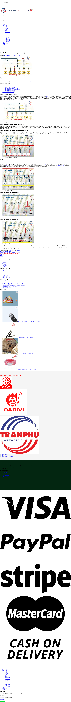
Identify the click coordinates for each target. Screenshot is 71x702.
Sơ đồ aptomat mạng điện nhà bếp (8, 92)
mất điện (7, 165)
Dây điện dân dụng (8, 39)
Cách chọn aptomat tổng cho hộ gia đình (7, 251)
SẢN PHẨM (4, 33)
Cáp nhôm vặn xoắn (8, 35)
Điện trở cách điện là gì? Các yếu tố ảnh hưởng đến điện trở (10, 252)
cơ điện (45, 164)
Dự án (3, 44)
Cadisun (6, 26)
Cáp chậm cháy (7, 37)
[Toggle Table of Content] (1, 85)
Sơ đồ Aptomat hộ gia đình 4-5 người (8, 87)
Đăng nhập (2, 697)
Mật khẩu (2, 695)
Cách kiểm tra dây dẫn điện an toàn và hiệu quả (10, 286)
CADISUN (4, 260)
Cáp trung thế (7, 680)
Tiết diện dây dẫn (33, 162)
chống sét (4, 97)
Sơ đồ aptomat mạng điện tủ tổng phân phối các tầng (11, 89)
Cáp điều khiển (7, 38)
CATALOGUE (5, 43)
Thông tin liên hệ (5, 476)
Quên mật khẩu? (3, 699)
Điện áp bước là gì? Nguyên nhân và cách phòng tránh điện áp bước (13, 285)
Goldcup (6, 30)
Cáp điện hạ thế (5, 270)
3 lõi (5, 280)
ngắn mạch (9, 80)
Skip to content (2, 0)
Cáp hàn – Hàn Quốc (6, 277)
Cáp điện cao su (7, 40)
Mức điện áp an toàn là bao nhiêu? (8, 287)
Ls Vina (6, 29)
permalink (18, 250)
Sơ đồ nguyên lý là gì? (6, 284)
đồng (12, 81)
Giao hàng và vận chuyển (6, 474)
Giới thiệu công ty (5, 472)
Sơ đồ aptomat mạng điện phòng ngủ (8, 91)
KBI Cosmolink (7, 32)
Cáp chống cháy (7, 36)
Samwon (6, 31)
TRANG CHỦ (4, 24)
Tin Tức (1, 50)
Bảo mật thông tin (5, 473)
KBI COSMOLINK (5, 265)
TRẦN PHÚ (4, 263)
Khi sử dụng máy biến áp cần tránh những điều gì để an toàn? (12, 283)
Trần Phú (6, 28)
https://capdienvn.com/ (11, 468)
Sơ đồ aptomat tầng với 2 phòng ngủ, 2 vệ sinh (10, 88)
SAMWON (4, 266)
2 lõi (2, 280)
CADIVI (3, 261)
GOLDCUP (4, 262)
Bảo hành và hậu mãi (5, 475)
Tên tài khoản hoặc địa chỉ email (6, 693)
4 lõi (8, 280)
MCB (47, 96)
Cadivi (6, 27)
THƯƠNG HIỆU (5, 25)
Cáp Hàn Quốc (7, 41)
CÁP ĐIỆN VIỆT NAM (17, 55)
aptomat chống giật (61, 165)
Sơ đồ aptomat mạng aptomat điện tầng (8, 90)
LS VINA (4, 264)
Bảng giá (3, 42)
